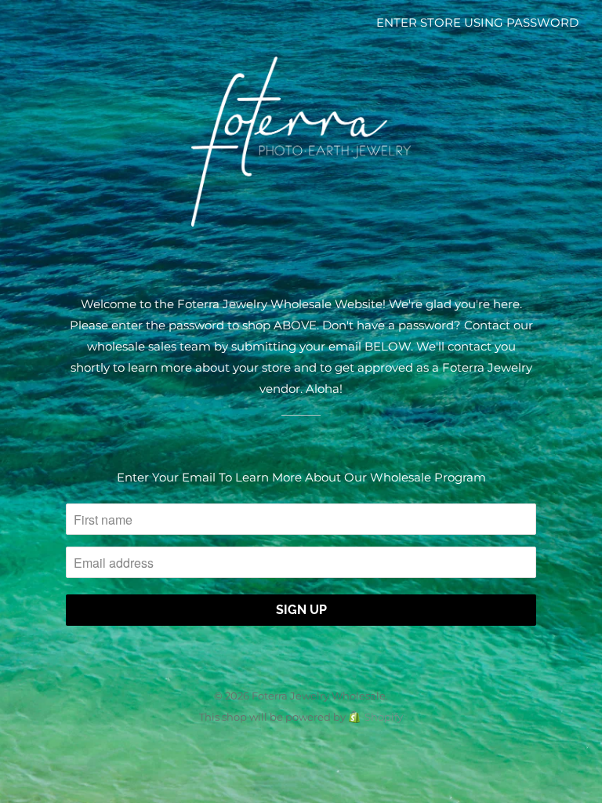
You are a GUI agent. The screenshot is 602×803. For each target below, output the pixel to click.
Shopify (383, 716)
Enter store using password (477, 22)
